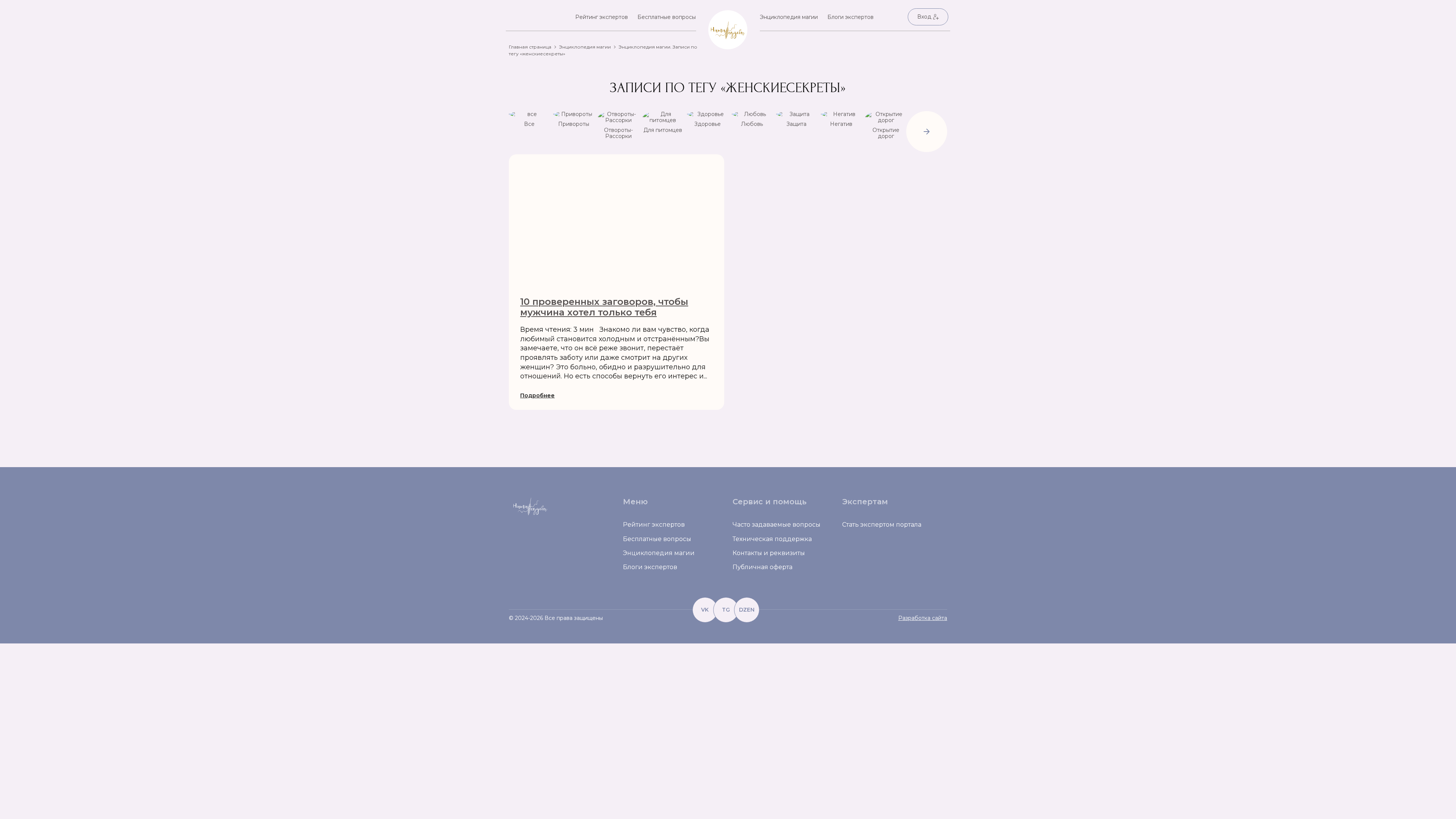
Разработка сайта (922, 618)
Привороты (573, 124)
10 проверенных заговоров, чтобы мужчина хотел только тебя (604, 307)
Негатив (841, 124)
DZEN (747, 609)
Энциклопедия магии (789, 17)
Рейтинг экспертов (601, 17)
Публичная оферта (762, 567)
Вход (924, 16)
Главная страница (530, 47)
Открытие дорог (885, 133)
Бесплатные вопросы (666, 17)
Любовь (752, 124)
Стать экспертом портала (881, 524)
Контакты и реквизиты (769, 553)
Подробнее (537, 395)
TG (726, 609)
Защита (796, 124)
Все (529, 124)
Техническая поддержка (772, 539)
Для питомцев (662, 130)
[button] (926, 132)
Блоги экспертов (850, 17)
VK (705, 609)
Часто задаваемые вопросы (777, 524)
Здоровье (707, 124)
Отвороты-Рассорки (618, 133)
